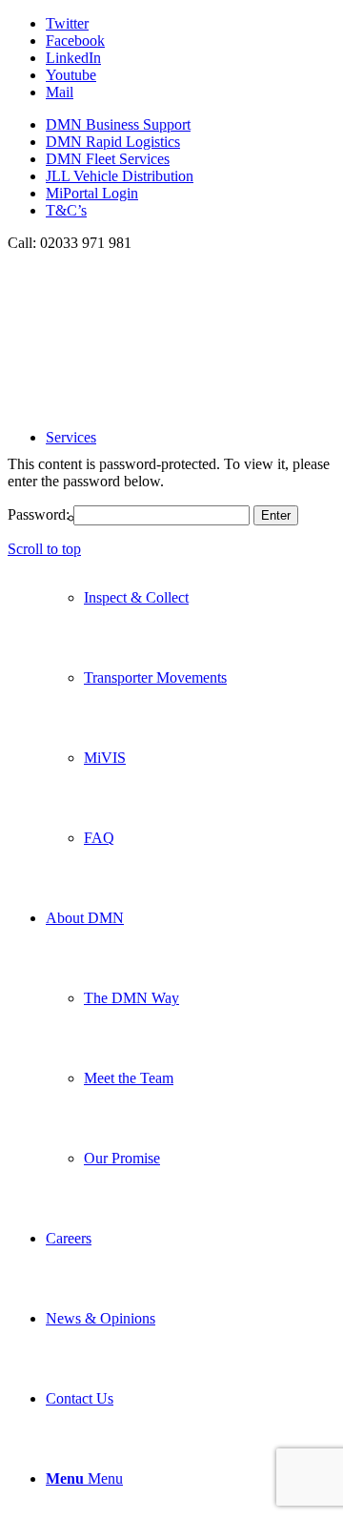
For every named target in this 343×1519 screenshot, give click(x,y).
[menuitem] (190, 124)
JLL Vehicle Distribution (119, 176)
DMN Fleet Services (108, 159)
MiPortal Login (92, 193)
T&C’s (66, 210)
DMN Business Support (118, 124)
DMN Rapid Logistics (113, 141)
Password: (40, 514)
